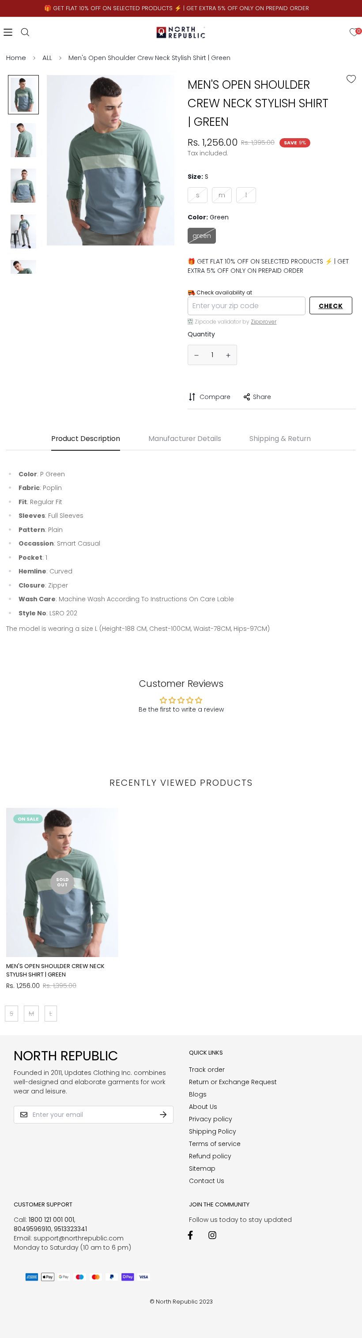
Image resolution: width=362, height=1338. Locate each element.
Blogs (198, 1094)
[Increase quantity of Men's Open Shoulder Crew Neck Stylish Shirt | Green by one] (228, 355)
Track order (207, 1069)
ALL (47, 57)
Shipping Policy (212, 1131)
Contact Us (206, 1180)
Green (201, 235)
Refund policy (210, 1156)
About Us (203, 1106)
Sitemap (202, 1168)
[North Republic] (181, 32)
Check (331, 306)
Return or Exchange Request (233, 1082)
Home (16, 57)
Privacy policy (210, 1119)
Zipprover (263, 321)
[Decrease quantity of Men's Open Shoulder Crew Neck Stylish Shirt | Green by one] (196, 355)
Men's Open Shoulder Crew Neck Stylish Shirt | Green (55, 970)
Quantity (201, 334)
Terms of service (215, 1143)
